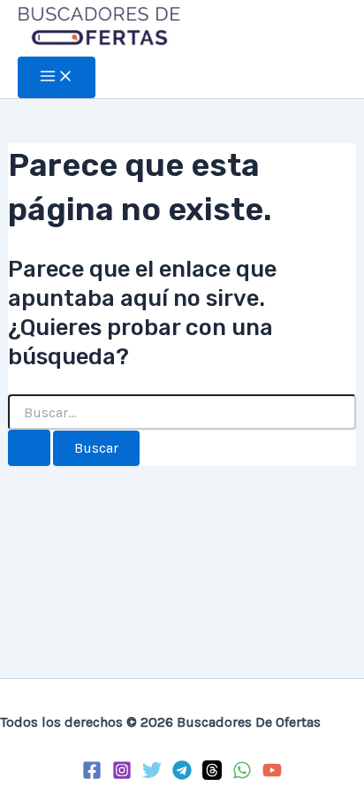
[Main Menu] (56, 77)
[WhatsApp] (242, 774)
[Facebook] (92, 774)
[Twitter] (152, 774)
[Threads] (212, 774)
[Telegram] (182, 774)
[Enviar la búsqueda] (29, 448)
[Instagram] (122, 774)
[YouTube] (272, 774)
